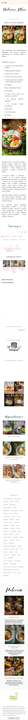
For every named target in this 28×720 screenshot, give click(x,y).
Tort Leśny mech (14, 436)
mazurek (12, 528)
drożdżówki (14, 510)
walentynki (17, 560)
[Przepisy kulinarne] (14, 701)
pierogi (6, 540)
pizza (17, 540)
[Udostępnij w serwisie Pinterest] (25, 232)
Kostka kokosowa (18, 249)
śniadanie (14, 239)
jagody (13, 516)
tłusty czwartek (8, 560)
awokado (7, 236)
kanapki (6, 519)
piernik (21, 537)
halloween (7, 516)
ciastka (6, 504)
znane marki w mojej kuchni (11, 569)
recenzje (6, 549)
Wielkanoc (18, 498)
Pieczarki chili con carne (14, 678)
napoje (19, 531)
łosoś (19, 572)
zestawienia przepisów (10, 566)
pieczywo (15, 537)
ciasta (17, 501)
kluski (5, 522)
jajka (20, 236)
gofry (10, 513)
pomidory (5, 239)
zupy (14, 572)
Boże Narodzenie (8, 498)
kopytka (11, 522)
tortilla (22, 239)
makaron (6, 528)
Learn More (11, 718)
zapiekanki (13, 563)
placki (5, 543)
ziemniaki (21, 566)
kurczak (12, 525)
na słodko (13, 531)
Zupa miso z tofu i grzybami (14, 647)
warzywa (6, 563)
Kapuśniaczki (14, 617)
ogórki (5, 534)
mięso (18, 528)
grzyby (16, 513)
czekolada (13, 504)
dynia (21, 510)
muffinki (6, 531)
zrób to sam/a (8, 572)
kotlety (17, 522)
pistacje (11, 540)
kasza (17, 519)
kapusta (12, 519)
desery (15, 507)
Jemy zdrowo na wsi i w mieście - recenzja (8, 250)
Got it (17, 718)
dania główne (7, 507)
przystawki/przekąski (10, 546)
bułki (11, 501)
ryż (21, 549)
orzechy (11, 534)
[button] (6, 2)
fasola (14, 236)
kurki (17, 525)
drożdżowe (7, 510)
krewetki (6, 525)
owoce (17, 534)
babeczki (6, 501)
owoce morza (7, 537)
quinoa (19, 546)
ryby (17, 549)
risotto (12, 549)
